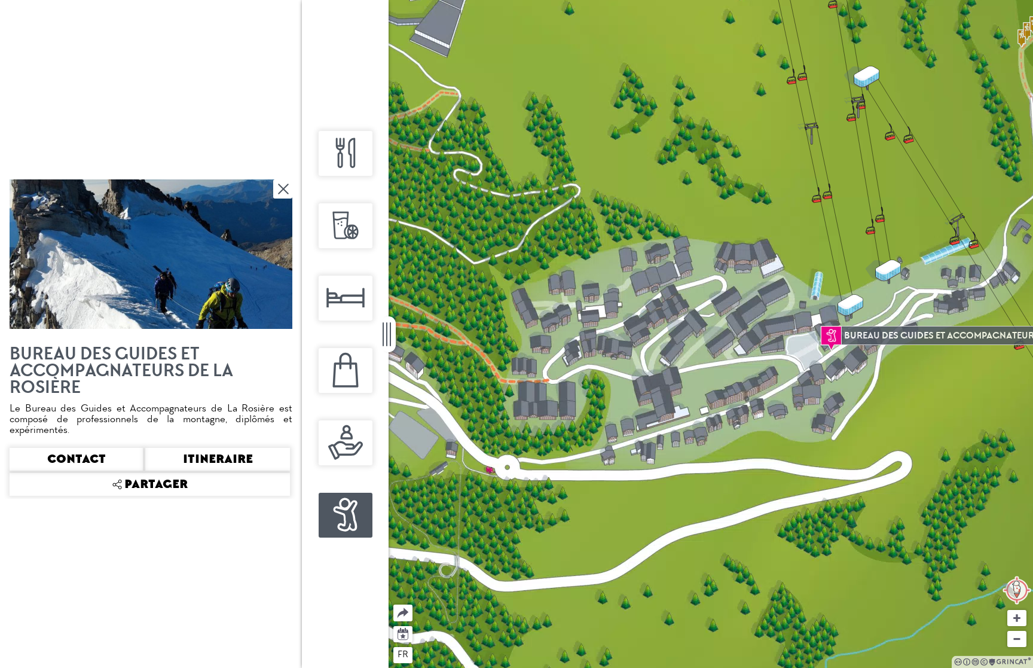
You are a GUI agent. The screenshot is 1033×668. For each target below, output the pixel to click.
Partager (156, 484)
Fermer (284, 189)
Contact (76, 459)
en (426, 654)
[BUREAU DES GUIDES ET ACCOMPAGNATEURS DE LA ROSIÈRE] (831, 335)
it (447, 654)
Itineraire (218, 459)
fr (403, 654)
